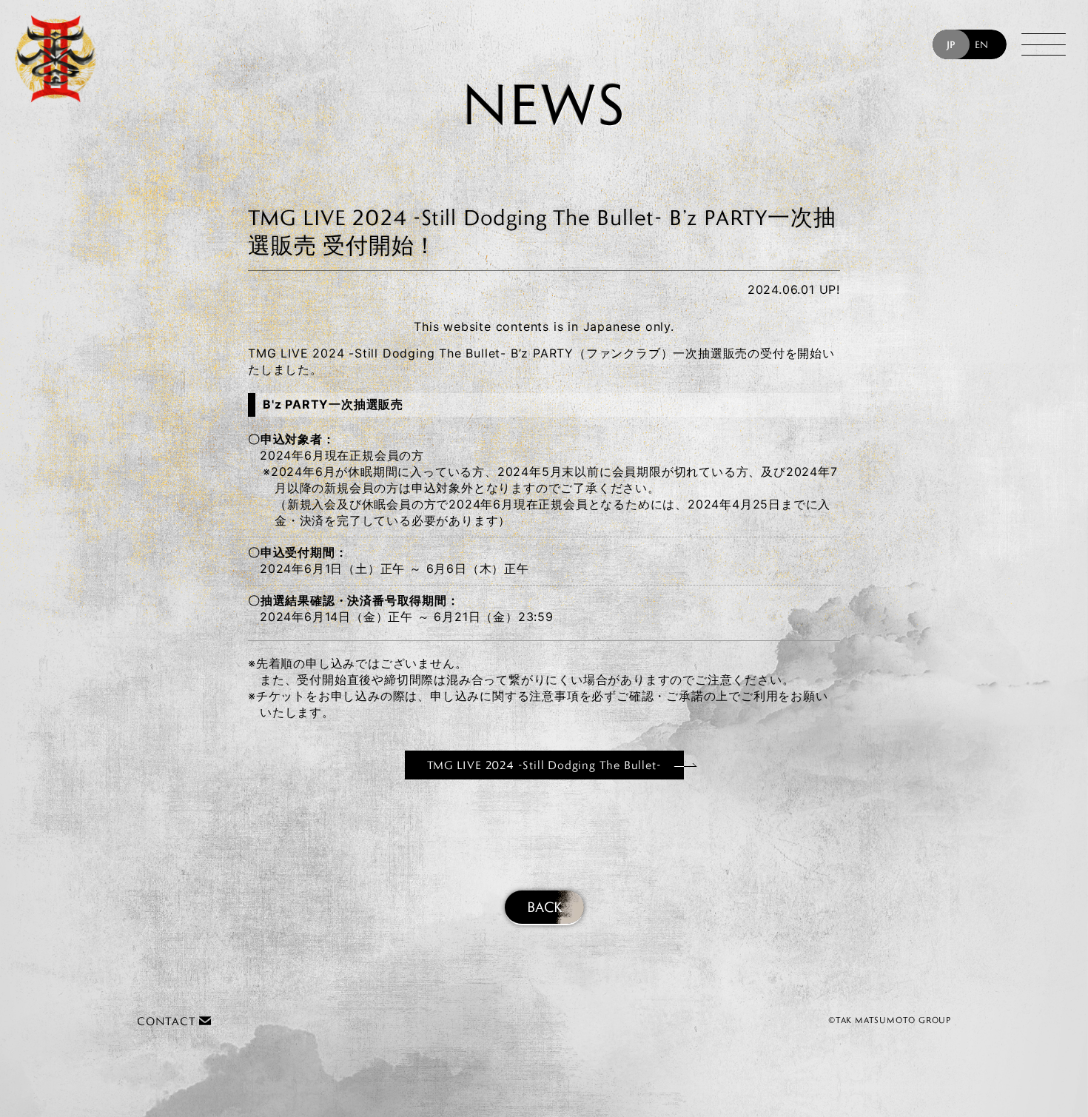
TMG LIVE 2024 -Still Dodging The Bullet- (544, 765)
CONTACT (168, 1021)
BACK (544, 907)
